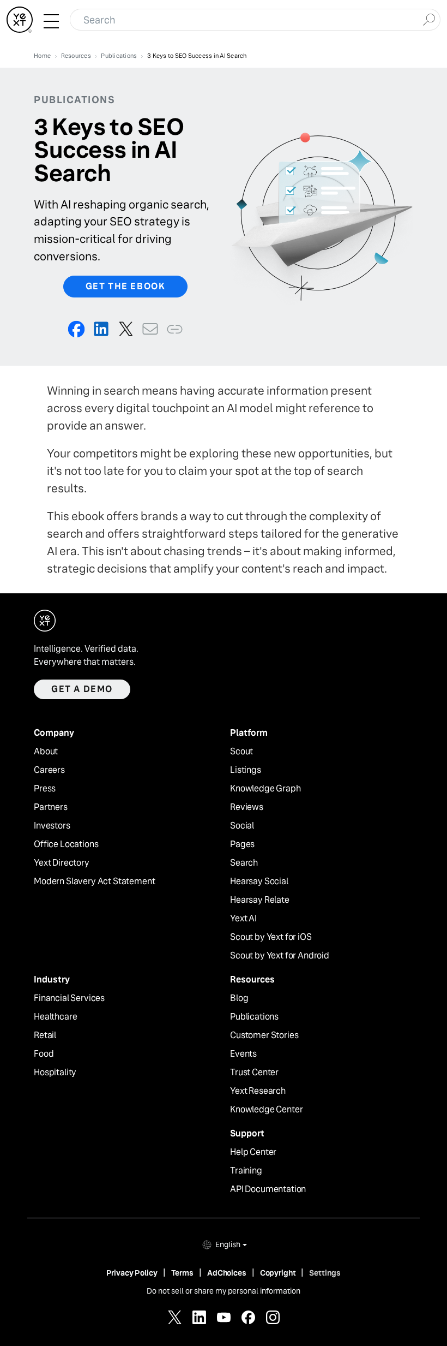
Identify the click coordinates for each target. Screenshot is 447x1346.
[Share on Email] (150, 328)
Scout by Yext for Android (279, 955)
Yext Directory (61, 862)
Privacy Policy (132, 1273)
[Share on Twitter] (125, 328)
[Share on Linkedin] (101, 328)
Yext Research (258, 1091)
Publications (254, 1016)
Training (246, 1170)
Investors (52, 825)
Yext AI (243, 918)
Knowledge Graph (265, 788)
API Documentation (268, 1189)
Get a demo (82, 689)
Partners (51, 807)
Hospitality (55, 1072)
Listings (245, 770)
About (46, 751)
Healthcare (55, 1016)
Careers (49, 770)
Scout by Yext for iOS (271, 937)
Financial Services (69, 998)
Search (244, 862)
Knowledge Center (266, 1109)
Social (242, 825)
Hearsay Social (259, 881)
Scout (241, 751)
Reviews (246, 807)
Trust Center (254, 1072)
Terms (182, 1273)
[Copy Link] (174, 328)
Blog (239, 998)
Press (45, 788)
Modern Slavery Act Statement (94, 881)
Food (43, 1054)
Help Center (253, 1152)
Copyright (278, 1273)
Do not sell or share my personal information (223, 1291)
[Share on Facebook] (76, 328)
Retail (45, 1035)
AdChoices (226, 1273)
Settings (325, 1273)
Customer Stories (264, 1035)
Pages (242, 844)
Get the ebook (126, 286)
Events (243, 1054)
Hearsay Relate (259, 900)
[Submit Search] (428, 18)
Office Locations (66, 844)
